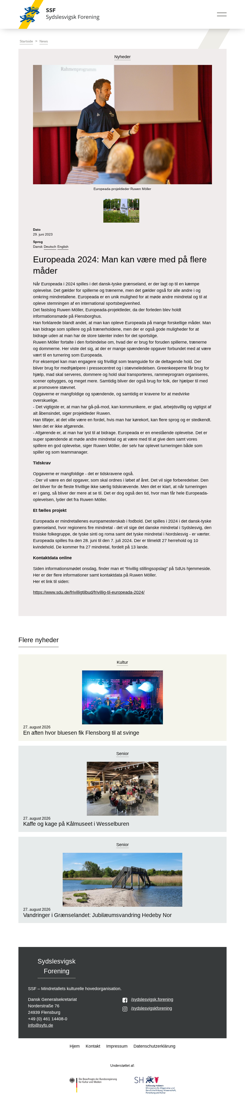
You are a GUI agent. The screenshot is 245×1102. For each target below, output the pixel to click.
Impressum (117, 1046)
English (62, 246)
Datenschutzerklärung (154, 1046)
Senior (122, 753)
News (43, 41)
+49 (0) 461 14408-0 (47, 1018)
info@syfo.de (40, 1025)
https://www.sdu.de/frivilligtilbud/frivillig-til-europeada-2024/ (89, 592)
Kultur (122, 662)
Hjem (75, 1046)
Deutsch (50, 246)
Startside (26, 41)
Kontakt (93, 1046)
